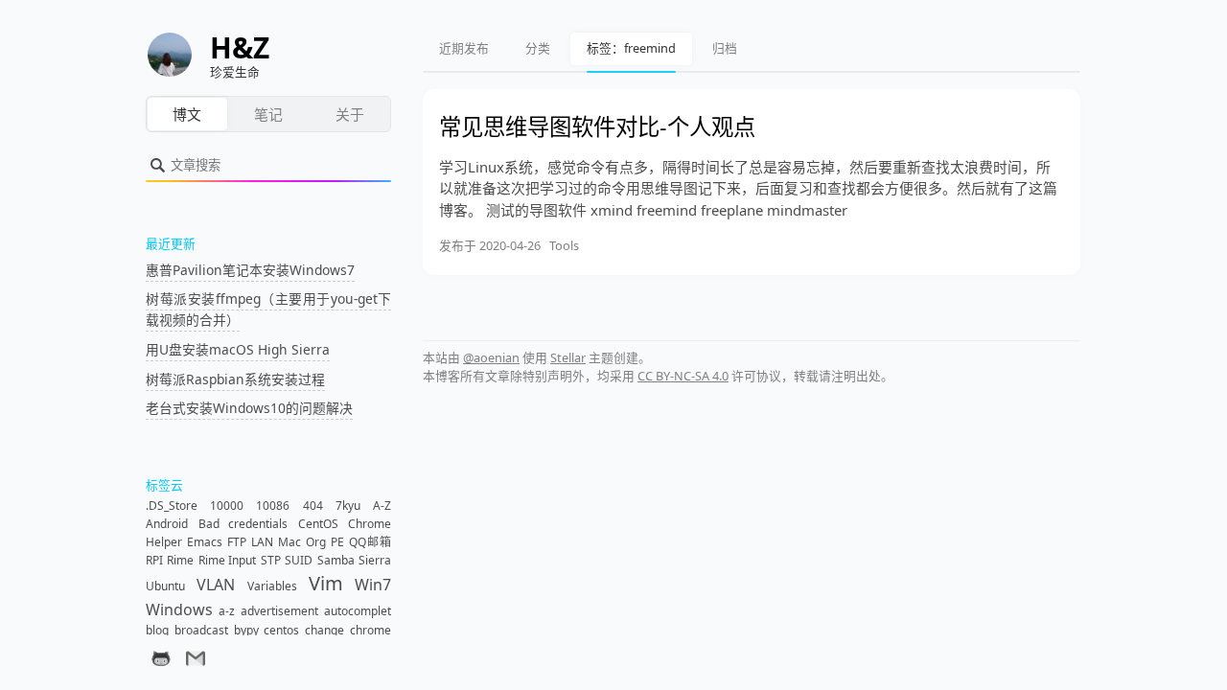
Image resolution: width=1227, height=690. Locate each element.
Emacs (204, 542)
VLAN (216, 584)
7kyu (348, 505)
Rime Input (227, 560)
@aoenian (491, 357)
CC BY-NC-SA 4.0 (683, 375)
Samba (336, 560)
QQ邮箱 (370, 542)
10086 (272, 505)
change (324, 630)
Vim (326, 583)
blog (157, 630)
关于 (350, 114)
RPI (154, 560)
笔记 (268, 114)
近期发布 (464, 48)
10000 (226, 505)
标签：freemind (631, 48)
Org (316, 542)
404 (313, 505)
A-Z (382, 505)
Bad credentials (243, 524)
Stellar (568, 357)
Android (167, 524)
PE (337, 542)
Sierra (375, 560)
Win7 (373, 584)
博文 (187, 114)
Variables (272, 586)
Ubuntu (165, 586)
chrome (370, 630)
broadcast (201, 630)
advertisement (279, 611)
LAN (262, 542)
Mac (289, 542)
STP (271, 560)
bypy (246, 630)
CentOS (318, 524)
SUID (299, 560)
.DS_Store (171, 505)
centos (281, 630)
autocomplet (357, 611)
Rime (180, 560)
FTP (236, 542)
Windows (179, 609)
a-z (227, 611)
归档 (724, 48)
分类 (537, 48)
